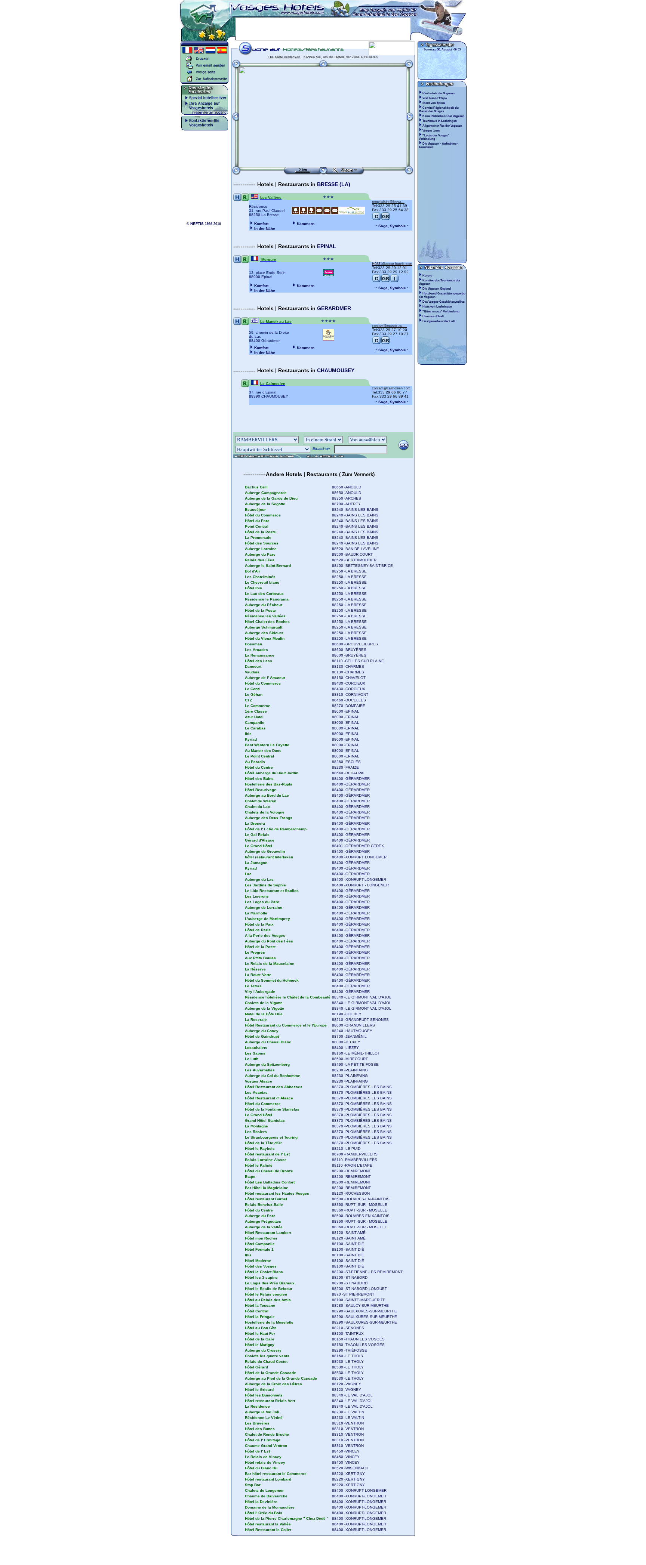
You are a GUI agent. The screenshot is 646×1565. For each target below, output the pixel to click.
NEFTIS (197, 224)
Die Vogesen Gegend (436, 288)
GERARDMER (334, 308)
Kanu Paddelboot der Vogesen (443, 116)
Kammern (305, 224)
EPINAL (326, 246)
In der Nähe (264, 228)
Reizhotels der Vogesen (438, 93)
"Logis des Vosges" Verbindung (434, 137)
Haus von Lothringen (437, 306)
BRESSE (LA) (333, 184)
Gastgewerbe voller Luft (438, 321)
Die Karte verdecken (284, 57)
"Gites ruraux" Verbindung (440, 311)
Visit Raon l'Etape (434, 98)
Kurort (427, 275)
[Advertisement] (323, 29)
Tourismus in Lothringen (440, 121)
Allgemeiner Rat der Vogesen (442, 125)
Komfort (261, 224)
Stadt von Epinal (434, 103)
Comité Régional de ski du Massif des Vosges (439, 109)
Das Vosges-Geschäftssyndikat (443, 301)
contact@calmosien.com (391, 388)
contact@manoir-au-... (389, 326)
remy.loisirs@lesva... (388, 202)
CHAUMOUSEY (335, 370)
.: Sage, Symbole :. (392, 226)
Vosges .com (431, 130)
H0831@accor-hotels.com (392, 264)
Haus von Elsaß (433, 316)
